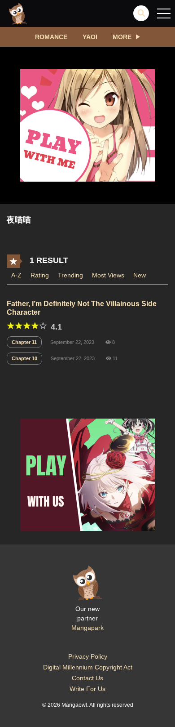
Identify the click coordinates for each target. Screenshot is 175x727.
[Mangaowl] (18, 13)
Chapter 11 (24, 342)
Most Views (108, 275)
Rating (40, 275)
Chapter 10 (24, 358)
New (139, 275)
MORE (122, 36)
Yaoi (90, 36)
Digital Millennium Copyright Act (87, 667)
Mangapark (87, 627)
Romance (51, 36)
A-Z (16, 275)
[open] (164, 13)
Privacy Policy (87, 656)
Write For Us (87, 688)
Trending (70, 275)
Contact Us (87, 678)
